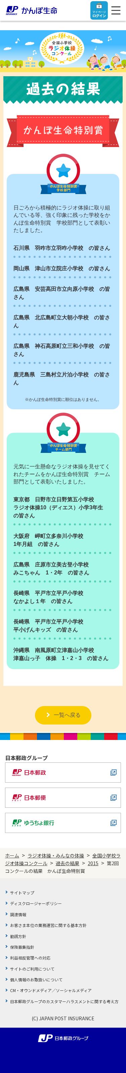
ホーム (12, 855)
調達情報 (18, 914)
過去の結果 (67, 863)
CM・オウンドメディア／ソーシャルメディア (51, 990)
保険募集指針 (22, 947)
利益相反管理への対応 (30, 958)
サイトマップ (22, 892)
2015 (93, 863)
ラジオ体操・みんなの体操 (56, 855)
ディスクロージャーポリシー (36, 903)
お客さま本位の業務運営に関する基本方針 (48, 925)
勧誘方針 (18, 936)
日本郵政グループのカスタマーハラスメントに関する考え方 (64, 1001)
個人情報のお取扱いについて (36, 979)
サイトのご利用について (32, 969)
